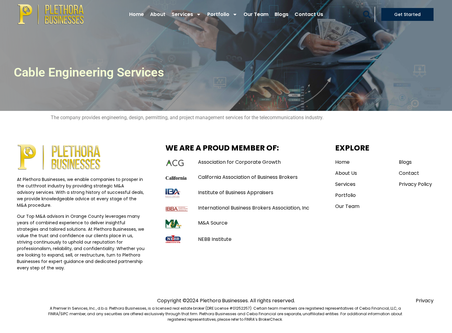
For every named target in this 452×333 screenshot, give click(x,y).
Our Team (256, 14)
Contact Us (309, 14)
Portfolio (218, 14)
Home (136, 14)
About (157, 14)
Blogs (281, 14)
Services (182, 14)
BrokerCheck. (271, 319)
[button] (367, 14)
